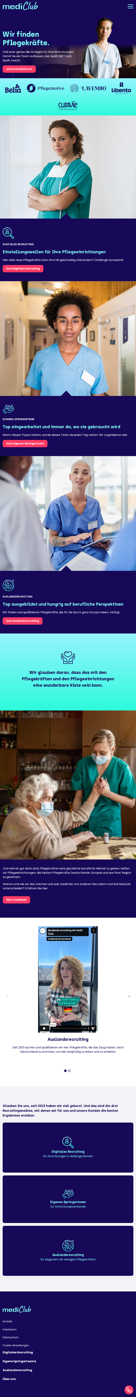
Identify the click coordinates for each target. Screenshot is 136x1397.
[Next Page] (129, 996)
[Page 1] (65, 1071)
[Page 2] (69, 1071)
